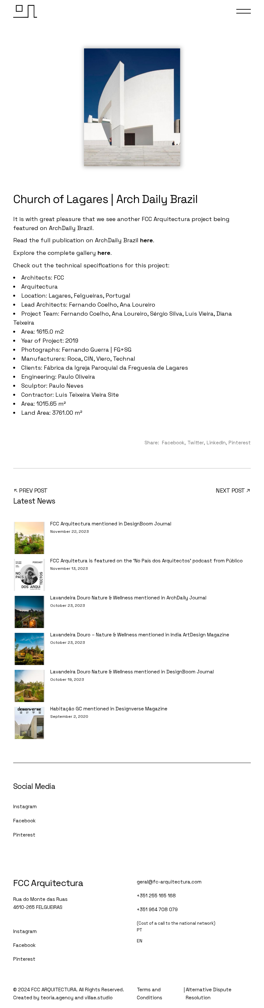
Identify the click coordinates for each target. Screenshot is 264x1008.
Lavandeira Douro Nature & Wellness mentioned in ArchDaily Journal (128, 598)
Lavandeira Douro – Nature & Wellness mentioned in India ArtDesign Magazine (139, 635)
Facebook (24, 821)
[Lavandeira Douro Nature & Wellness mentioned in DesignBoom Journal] (29, 686)
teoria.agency (57, 997)
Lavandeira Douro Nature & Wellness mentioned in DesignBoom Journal (132, 672)
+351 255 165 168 (156, 895)
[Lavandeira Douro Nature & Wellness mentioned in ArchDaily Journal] (29, 612)
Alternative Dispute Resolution (208, 993)
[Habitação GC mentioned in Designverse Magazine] (29, 723)
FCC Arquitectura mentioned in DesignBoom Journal (110, 524)
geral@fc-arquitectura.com (169, 882)
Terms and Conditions (149, 993)
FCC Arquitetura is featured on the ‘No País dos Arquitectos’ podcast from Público (146, 561)
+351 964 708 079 (157, 909)
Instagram (25, 806)
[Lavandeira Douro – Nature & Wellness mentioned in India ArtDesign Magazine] (29, 649)
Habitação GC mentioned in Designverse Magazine (108, 709)
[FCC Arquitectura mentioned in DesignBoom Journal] (29, 538)
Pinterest (24, 835)
